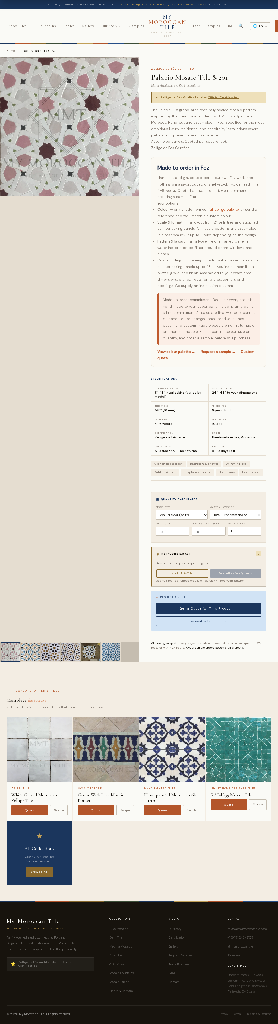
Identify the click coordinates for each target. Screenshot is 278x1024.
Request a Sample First (208, 621)
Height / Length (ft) (205, 523)
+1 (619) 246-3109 (240, 937)
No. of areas (236, 523)
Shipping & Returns (258, 1014)
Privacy (223, 1014)
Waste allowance (222, 507)
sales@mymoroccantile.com (247, 929)
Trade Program (179, 964)
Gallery (88, 26)
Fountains (47, 26)
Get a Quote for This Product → (209, 608)
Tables (69, 26)
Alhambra (115, 955)
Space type (163, 507)
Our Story (112, 26)
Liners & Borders (121, 991)
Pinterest (234, 955)
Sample (59, 810)
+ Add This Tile (182, 573)
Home (11, 51)
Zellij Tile (115, 937)
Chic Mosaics (118, 964)
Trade (196, 26)
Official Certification (223, 97)
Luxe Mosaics (118, 929)
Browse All (39, 871)
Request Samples (180, 955)
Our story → (220, 4)
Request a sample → (218, 351)
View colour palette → (176, 351)
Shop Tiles (20, 26)
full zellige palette (224, 209)
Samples (136, 26)
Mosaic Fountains (121, 973)
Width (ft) (163, 523)
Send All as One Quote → (235, 573)
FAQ (228, 26)
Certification (177, 937)
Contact (174, 982)
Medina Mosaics (120, 946)
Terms (237, 1014)
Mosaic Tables (119, 982)
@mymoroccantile (240, 946)
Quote (29, 810)
